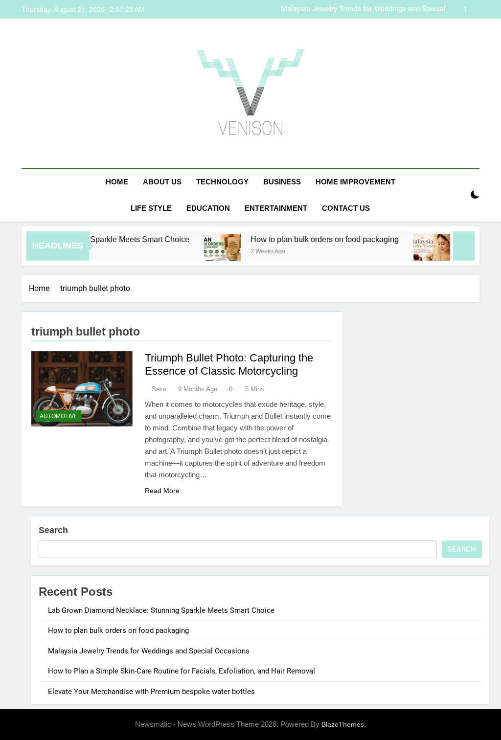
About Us (162, 182)
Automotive (59, 416)
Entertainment (276, 208)
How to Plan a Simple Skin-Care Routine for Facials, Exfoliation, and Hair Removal (181, 671)
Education (208, 208)
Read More (162, 490)
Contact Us (346, 208)
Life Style (151, 208)
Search (53, 530)
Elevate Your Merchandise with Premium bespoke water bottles (151, 691)
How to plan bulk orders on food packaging (314, 239)
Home (117, 182)
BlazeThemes (342, 724)
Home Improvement (355, 182)
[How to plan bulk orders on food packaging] (211, 252)
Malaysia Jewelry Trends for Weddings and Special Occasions (363, 9)
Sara (159, 389)
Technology (222, 182)
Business (282, 182)
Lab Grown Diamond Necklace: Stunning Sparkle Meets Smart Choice (161, 610)
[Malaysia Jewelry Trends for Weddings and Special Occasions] (421, 252)
